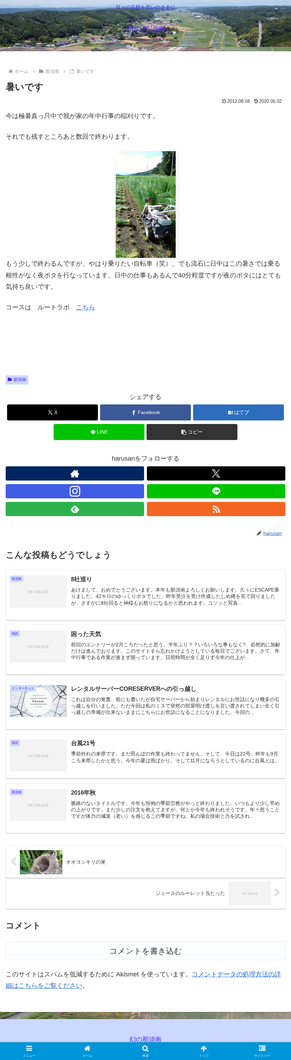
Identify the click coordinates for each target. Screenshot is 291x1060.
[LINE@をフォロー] (216, 491)
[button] (192, 432)
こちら (85, 307)
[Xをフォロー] (216, 473)
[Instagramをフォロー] (75, 491)
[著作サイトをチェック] (75, 473)
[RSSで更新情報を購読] (216, 509)
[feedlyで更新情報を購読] (75, 509)
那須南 (19, 379)
